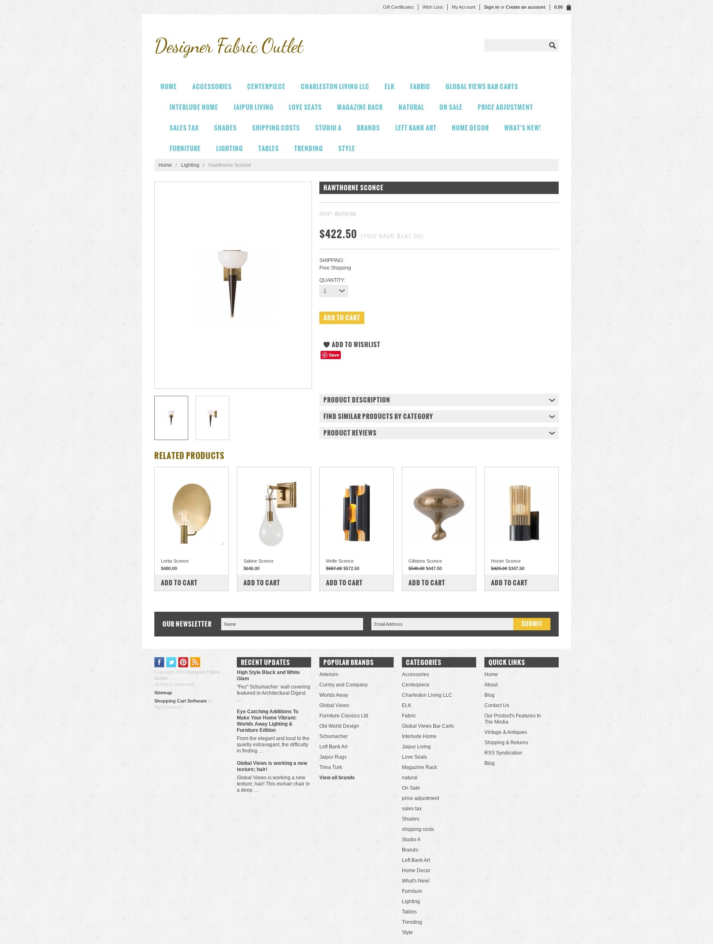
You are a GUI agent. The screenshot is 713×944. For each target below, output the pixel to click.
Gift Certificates (398, 7)
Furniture (185, 148)
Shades (225, 127)
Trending (308, 148)
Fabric (420, 86)
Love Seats (305, 107)
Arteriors (328, 674)
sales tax (184, 127)
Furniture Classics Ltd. (344, 716)
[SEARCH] (552, 45)
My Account (463, 7)
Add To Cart (179, 582)
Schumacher (333, 736)
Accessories (212, 86)
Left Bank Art (416, 127)
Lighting (229, 148)
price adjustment (505, 107)
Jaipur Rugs (333, 757)
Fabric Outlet (228, 45)
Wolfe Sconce (340, 560)
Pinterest (183, 662)
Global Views (334, 705)
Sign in (491, 7)
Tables (268, 148)
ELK (390, 86)
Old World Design (339, 726)
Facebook (159, 662)
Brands (368, 127)
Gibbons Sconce (425, 560)
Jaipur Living (254, 107)
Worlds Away (333, 695)
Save (334, 355)
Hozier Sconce (506, 560)
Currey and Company (343, 685)
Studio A (328, 127)
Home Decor (470, 127)
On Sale (451, 107)
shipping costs (276, 127)
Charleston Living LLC (335, 86)
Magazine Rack (360, 107)
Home (165, 165)
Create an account (525, 7)
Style (346, 148)
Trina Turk (330, 767)
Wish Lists (433, 7)
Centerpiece (266, 86)
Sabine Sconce (258, 560)
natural (411, 107)
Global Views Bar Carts (482, 86)
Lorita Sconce (175, 560)
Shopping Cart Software (180, 700)
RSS (195, 662)
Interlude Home (194, 107)
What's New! (522, 127)
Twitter (171, 662)
